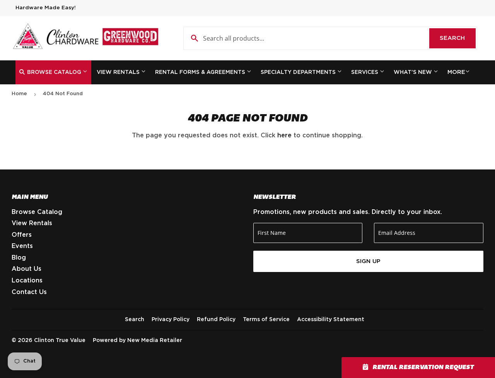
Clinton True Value (59, 340)
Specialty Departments (299, 72)
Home (19, 93)
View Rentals (119, 72)
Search (458, 38)
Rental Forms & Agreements (201, 72)
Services (365, 72)
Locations (27, 280)
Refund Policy (216, 319)
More (456, 72)
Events (22, 246)
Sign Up (368, 261)
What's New (414, 72)
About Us (26, 269)
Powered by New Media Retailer (137, 340)
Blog (19, 258)
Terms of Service (266, 319)
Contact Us (29, 292)
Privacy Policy (170, 319)
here (284, 135)
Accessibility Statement (330, 319)
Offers (22, 235)
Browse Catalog (54, 72)
